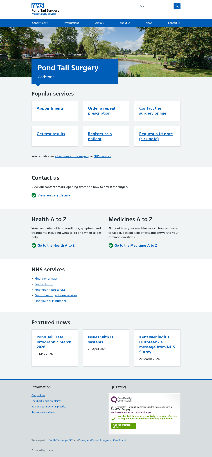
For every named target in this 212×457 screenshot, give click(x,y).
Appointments (40, 22)
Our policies (38, 395)
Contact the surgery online (152, 111)
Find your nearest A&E (50, 290)
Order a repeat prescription (101, 111)
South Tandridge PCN (61, 440)
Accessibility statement (44, 412)
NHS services (102, 156)
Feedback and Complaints (46, 401)
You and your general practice (49, 406)
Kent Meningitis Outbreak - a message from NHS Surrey (157, 344)
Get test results (51, 133)
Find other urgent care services (56, 295)
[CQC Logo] (121, 399)
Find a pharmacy (46, 278)
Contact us (174, 22)
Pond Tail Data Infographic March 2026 (54, 342)
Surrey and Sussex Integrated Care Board (102, 440)
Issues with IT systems (100, 339)
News (149, 22)
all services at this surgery (72, 156)
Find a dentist (44, 284)
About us (125, 22)
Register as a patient (100, 136)
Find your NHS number (50, 301)
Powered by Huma (42, 450)
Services (99, 22)
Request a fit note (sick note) (156, 136)
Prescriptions (71, 22)
